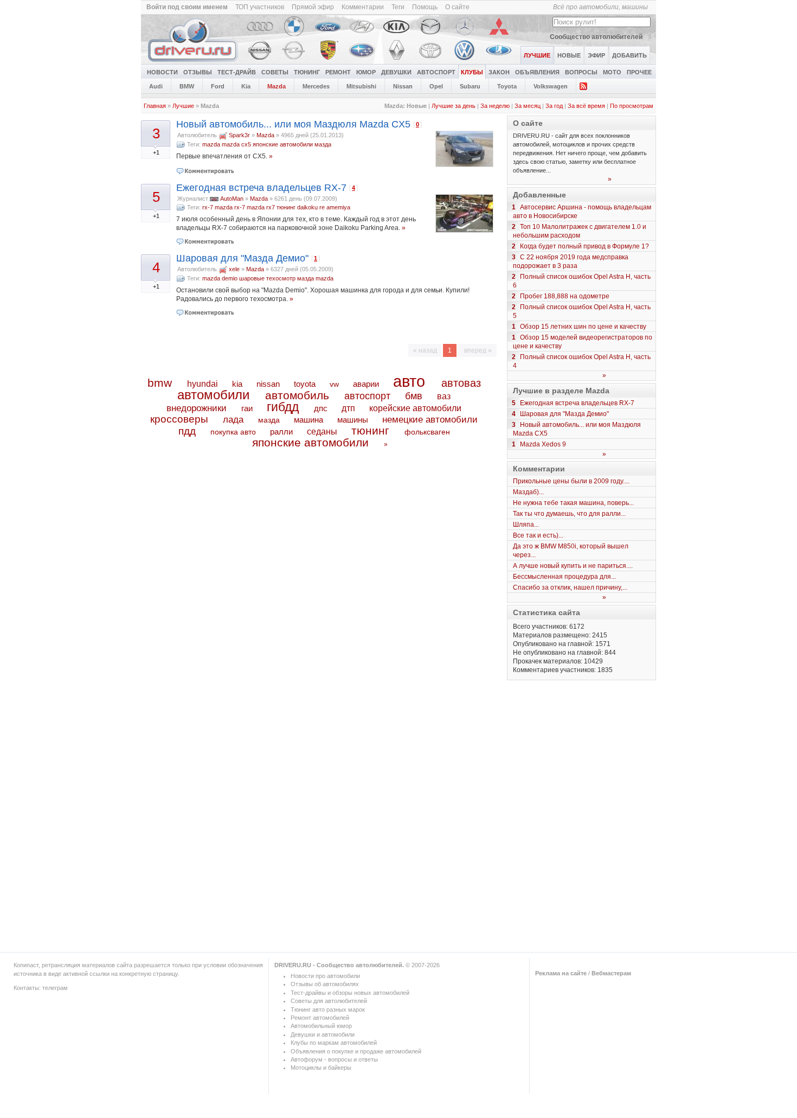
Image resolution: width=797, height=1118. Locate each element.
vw (334, 384)
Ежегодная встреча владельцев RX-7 (261, 187)
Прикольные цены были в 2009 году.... (571, 481)
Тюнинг (307, 72)
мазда (322, 144)
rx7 (270, 207)
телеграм (55, 988)
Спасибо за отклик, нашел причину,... (570, 587)
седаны (322, 431)
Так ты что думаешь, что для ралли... (569, 514)
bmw (159, 382)
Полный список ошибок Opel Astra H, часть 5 (582, 311)
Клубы (472, 72)
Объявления (537, 72)
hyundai (202, 383)
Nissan (403, 86)
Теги (397, 7)
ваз (444, 396)
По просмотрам (631, 106)
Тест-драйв (236, 72)
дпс (320, 408)
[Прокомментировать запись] (205, 171)
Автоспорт (436, 72)
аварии (366, 383)
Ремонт (338, 72)
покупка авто (233, 431)
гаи (247, 408)
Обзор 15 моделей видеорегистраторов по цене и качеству (582, 342)
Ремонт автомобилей (320, 1017)
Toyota (507, 86)
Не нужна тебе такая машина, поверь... (573, 503)
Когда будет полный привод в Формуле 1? (584, 246)
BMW (186, 86)
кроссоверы (179, 419)
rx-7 (207, 207)
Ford (217, 86)
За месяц (528, 106)
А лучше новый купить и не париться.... (573, 566)
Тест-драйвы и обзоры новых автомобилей (350, 992)
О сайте (457, 7)
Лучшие (183, 106)
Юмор (366, 72)
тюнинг (286, 207)
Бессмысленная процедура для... (564, 576)
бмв (413, 396)
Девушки (396, 72)
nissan (268, 384)
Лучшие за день (453, 106)
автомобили (213, 394)
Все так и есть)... (538, 535)
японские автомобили (283, 144)
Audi (156, 86)
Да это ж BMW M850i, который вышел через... (570, 550)
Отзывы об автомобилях (325, 984)
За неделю (495, 106)
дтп (348, 408)
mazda (211, 144)
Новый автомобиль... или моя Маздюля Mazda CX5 (293, 124)
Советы (274, 72)
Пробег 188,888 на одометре (564, 296)
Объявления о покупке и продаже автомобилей (356, 1051)
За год (554, 106)
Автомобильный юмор (321, 1026)
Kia (245, 86)
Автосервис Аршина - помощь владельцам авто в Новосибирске (582, 211)
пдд (187, 431)
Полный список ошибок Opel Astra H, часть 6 (582, 281)
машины (352, 419)
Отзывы (197, 72)
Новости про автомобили (325, 976)
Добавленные (539, 194)
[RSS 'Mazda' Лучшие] (583, 85)
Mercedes (316, 86)
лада (233, 419)
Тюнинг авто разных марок (328, 1009)
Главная (155, 106)
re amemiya (334, 207)
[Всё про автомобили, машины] (193, 62)
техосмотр (280, 278)
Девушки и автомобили (323, 1034)
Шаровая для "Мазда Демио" (242, 258)
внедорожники (196, 408)
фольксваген (427, 431)
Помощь (425, 7)
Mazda (276, 86)
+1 (156, 152)
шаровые (252, 278)
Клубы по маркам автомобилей (334, 1042)
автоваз (461, 383)
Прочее (639, 72)
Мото (612, 72)
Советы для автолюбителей (329, 1001)
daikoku (307, 207)
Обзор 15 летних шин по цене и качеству (583, 326)
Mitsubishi (361, 86)
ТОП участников (259, 7)
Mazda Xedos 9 (543, 444)
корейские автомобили (415, 408)
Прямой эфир (313, 7)
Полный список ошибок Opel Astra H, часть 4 (582, 361)
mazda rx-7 (230, 207)
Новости (162, 72)
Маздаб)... (528, 492)
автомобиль (297, 395)
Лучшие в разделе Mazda (561, 390)
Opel (436, 86)
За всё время (586, 106)
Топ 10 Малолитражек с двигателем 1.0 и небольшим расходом (579, 231)
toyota (305, 383)
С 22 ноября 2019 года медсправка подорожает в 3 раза (570, 261)
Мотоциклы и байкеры (321, 1067)
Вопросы (581, 72)
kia (237, 384)
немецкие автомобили (430, 419)
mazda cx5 (236, 144)
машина (308, 419)
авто (409, 381)
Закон (499, 72)
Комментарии (363, 7)
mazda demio (219, 278)
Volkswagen (551, 86)
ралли (281, 431)
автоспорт (367, 395)
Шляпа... (526, 524)
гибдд (283, 407)
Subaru (470, 86)
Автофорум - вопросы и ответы (334, 1059)
